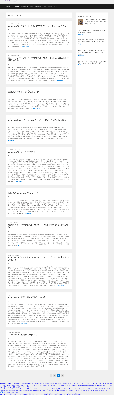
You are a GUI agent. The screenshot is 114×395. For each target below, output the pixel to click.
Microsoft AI (3, 388)
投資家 (96, 390)
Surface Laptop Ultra (20, 383)
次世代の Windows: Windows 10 (23, 193)
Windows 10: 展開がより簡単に (23, 334)
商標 (73, 394)
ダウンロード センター (95, 383)
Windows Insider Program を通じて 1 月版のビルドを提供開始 (37, 120)
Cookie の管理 (63, 394)
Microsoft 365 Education (84, 385)
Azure (18, 388)
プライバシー (39, 394)
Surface (50, 6)
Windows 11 (9, 6)
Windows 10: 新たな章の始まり (23, 152)
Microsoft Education (42, 385)
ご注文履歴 (12, 385)
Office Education (95, 385)
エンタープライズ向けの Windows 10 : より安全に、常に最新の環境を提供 (38, 59)
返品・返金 (6, 385)
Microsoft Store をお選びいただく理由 (26, 385)
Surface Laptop (11, 383)
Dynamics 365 (24, 388)
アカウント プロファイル (82, 383)
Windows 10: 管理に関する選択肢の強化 (27, 297)
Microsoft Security (12, 388)
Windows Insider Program (25, 90)
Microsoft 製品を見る (58, 383)
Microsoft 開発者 (73, 388)
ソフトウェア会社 (46, 390)
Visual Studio (55, 390)
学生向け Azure (31, 387)
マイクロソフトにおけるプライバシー (83, 390)
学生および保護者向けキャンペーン (16, 387)
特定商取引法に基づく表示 (51, 394)
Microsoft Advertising (42, 388)
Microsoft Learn (83, 388)
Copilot (45, 6)
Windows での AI (47, 383)
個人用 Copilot (38, 383)
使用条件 (69, 394)
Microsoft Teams (64, 388)
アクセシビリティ (104, 390)
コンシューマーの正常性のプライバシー (11, 394)
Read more (25, 46)
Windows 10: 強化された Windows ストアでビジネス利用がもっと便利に (38, 258)
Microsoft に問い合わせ (29, 394)
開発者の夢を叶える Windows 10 (23, 92)
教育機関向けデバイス (54, 385)
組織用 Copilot (30, 383)
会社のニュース (68, 390)
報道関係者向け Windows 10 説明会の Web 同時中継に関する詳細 (38, 226)
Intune (31, 6)
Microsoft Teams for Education (69, 385)
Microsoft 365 (38, 6)
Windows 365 (24, 6)
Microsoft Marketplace (21, 390)
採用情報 (61, 390)
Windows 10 (16, 6)
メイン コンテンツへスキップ (8, 1)
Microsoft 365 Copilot (54, 388)
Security (55, 6)
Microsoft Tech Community (7, 390)
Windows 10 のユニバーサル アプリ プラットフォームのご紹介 (38, 26)
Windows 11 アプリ (69, 383)
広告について (78, 394)
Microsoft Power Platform (34, 390)
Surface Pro (3, 383)
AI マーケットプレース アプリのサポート (98, 388)
